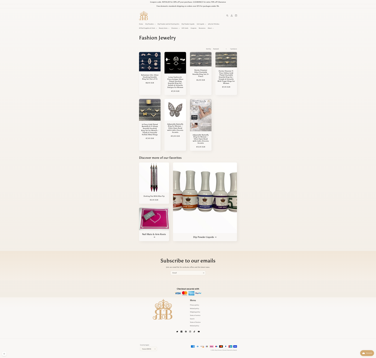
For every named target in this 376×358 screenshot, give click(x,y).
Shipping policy (195, 312)
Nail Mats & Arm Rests (154, 234)
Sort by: (208, 49)
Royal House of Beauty (221, 350)
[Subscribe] (203, 273)
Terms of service (195, 315)
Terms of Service (195, 322)
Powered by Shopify (232, 350)
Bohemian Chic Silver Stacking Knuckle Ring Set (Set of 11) (150, 77)
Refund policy (194, 308)
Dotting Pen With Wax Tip (154, 196)
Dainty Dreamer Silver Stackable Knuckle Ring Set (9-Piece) (201, 73)
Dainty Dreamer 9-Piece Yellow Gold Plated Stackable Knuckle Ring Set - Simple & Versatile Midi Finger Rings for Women (226, 77)
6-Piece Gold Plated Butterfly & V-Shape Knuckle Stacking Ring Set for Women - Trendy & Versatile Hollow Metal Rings (150, 129)
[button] (150, 24)
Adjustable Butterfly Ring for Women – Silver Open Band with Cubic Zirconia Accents (175, 128)
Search (192, 319)
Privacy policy (194, 305)
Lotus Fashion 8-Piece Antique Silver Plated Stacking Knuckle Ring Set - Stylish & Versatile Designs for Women (175, 82)
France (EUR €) (146, 349)
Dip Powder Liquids (203, 237)
